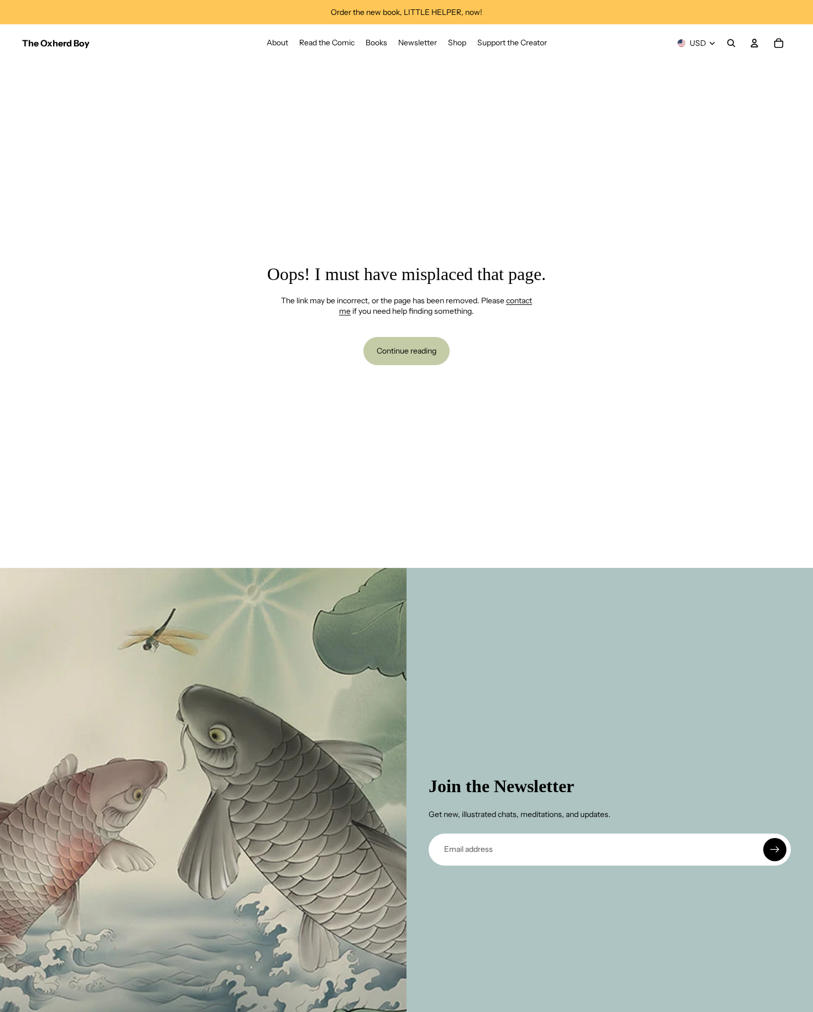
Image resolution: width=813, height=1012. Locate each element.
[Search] (731, 43)
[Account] (754, 43)
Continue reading (406, 351)
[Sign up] (774, 849)
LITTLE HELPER (432, 12)
